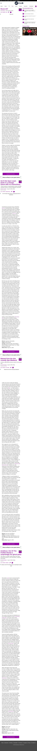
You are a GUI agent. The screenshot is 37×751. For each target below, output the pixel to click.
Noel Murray (3, 10)
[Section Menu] (1, 3)
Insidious (7, 562)
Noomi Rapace (8, 191)
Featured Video (26, 26)
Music (16, 6)
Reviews (3, 12)
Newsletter (31, 6)
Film (12, 6)
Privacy (29, 742)
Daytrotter (14, 0)
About (2, 742)
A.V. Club (4, 0)
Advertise (11, 742)
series (8, 578)
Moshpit (18, 0)
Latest (1, 6)
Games (20, 6)
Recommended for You (28, 8)
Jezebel (8, 0)
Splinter (11, 0)
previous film (10, 643)
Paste (1, 0)
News (6, 6)
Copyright (25, 742)
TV (9, 6)
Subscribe (25, 6)
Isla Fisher (7, 367)
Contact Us (34, 742)
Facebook (20, 742)
